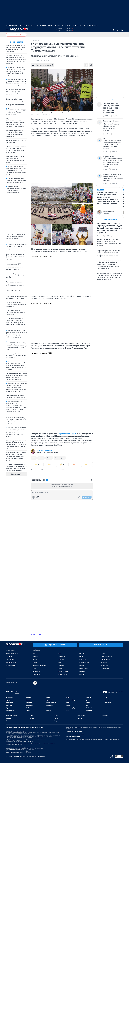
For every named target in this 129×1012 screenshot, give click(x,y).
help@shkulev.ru (18, 744)
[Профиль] (122, 29)
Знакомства (22, 25)
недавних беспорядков (67, 434)
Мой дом (61, 665)
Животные (36, 672)
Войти (37, 498)
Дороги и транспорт (39, 665)
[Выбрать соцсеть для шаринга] (91, 65)
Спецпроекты (105, 668)
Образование (62, 675)
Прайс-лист (10, 656)
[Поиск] (113, 29)
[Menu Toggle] (7, 29)
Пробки (75, 25)
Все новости (16, 42)
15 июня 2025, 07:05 (36, 60)
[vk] (35, 683)
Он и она (82, 653)
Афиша (50, 25)
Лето (59, 662)
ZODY (81, 25)
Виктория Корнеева (44, 450)
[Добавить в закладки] (86, 65)
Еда (34, 668)
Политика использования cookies (75, 734)
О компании (10, 659)
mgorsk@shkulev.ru (28, 741)
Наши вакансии (11, 662)
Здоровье (36, 675)
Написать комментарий (44, 65)
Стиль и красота (106, 656)
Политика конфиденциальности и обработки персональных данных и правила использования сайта (93, 739)
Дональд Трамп (59, 458)
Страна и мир (105, 659)
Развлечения (83, 668)
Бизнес (35, 656)
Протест (49, 458)
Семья (81, 675)
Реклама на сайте (12, 653)
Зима (59, 653)
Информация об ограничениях (74, 731)
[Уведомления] (117, 29)
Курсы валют (66, 25)
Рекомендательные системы (73, 736)
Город (35, 662)
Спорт (103, 653)
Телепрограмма (40, 25)
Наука (60, 668)
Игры (86, 25)
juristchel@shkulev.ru (49, 743)
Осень (81, 656)
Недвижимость (11, 25)
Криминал (61, 656)
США (33, 458)
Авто (34, 653)
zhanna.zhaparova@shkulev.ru (14, 749)
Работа (81, 665)
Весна (35, 659)
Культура (61, 659)
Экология (104, 662)
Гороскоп (57, 25)
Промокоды (93, 25)
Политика (82, 659)
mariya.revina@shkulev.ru (12, 752)
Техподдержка (10, 665)
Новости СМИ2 (36, 634)
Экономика (104, 665)
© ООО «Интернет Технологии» (36, 756)
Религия (82, 672)
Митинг (41, 458)
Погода (30, 25)
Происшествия (84, 662)
